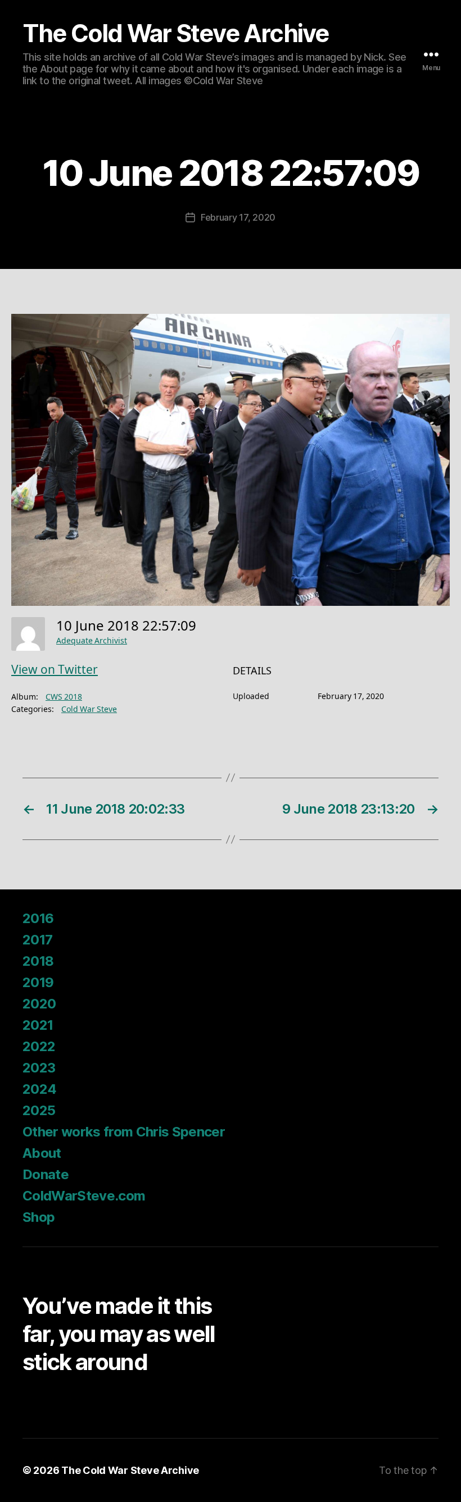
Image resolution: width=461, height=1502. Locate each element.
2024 (39, 1089)
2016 (37, 918)
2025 (38, 1110)
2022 (38, 1046)
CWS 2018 (64, 697)
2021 (37, 1025)
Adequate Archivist (91, 641)
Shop (38, 1217)
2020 (39, 1004)
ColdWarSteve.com (83, 1196)
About (41, 1153)
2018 (37, 961)
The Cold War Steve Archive (175, 33)
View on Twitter (54, 670)
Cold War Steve (89, 709)
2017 (37, 940)
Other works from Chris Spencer (123, 1132)
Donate (45, 1174)
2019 (37, 982)
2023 (38, 1068)
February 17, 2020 (238, 217)
